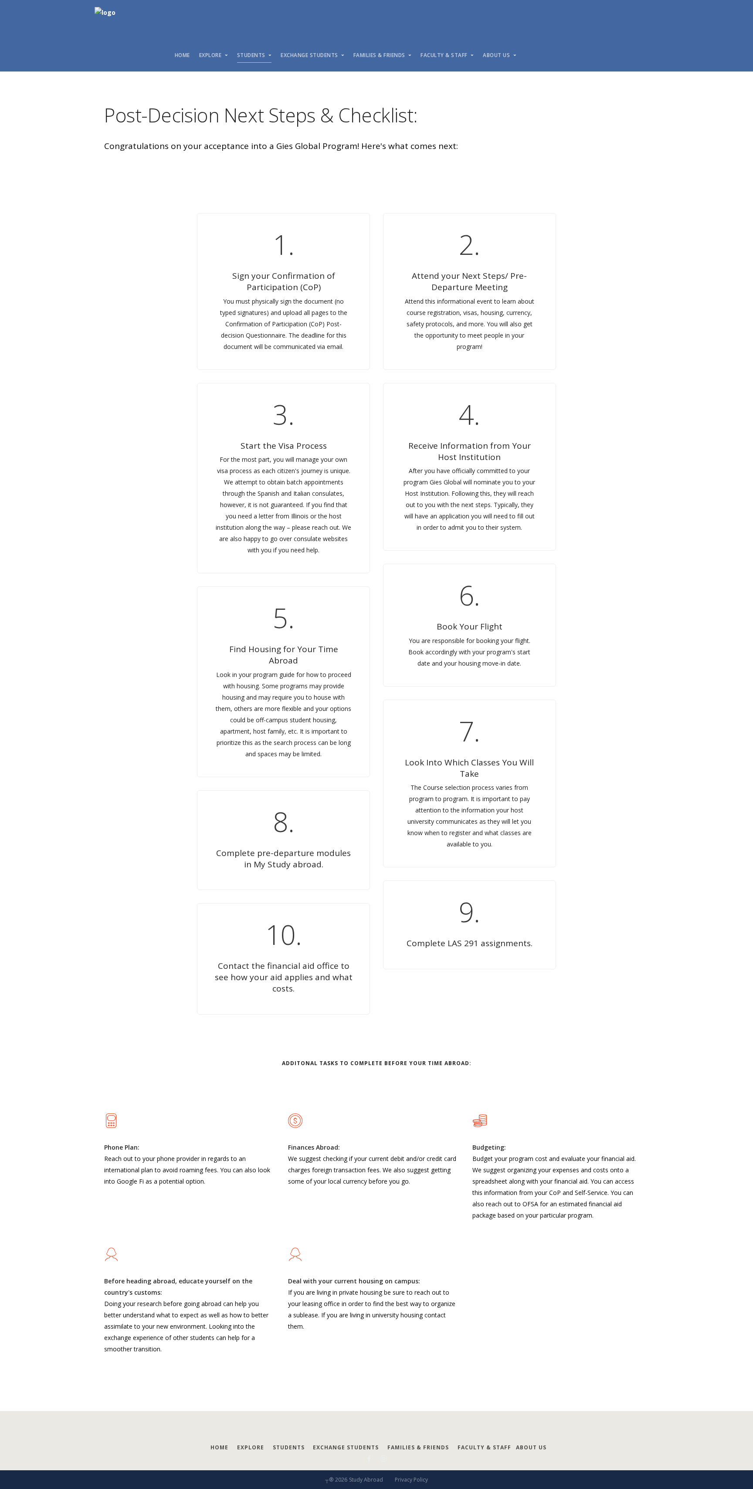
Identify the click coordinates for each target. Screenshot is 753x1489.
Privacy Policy (411, 1479)
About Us (496, 55)
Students (251, 55)
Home (182, 55)
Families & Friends (379, 55)
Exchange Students (309, 55)
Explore (210, 55)
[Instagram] (384, 1459)
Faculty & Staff (444, 55)
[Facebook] (369, 1459)
